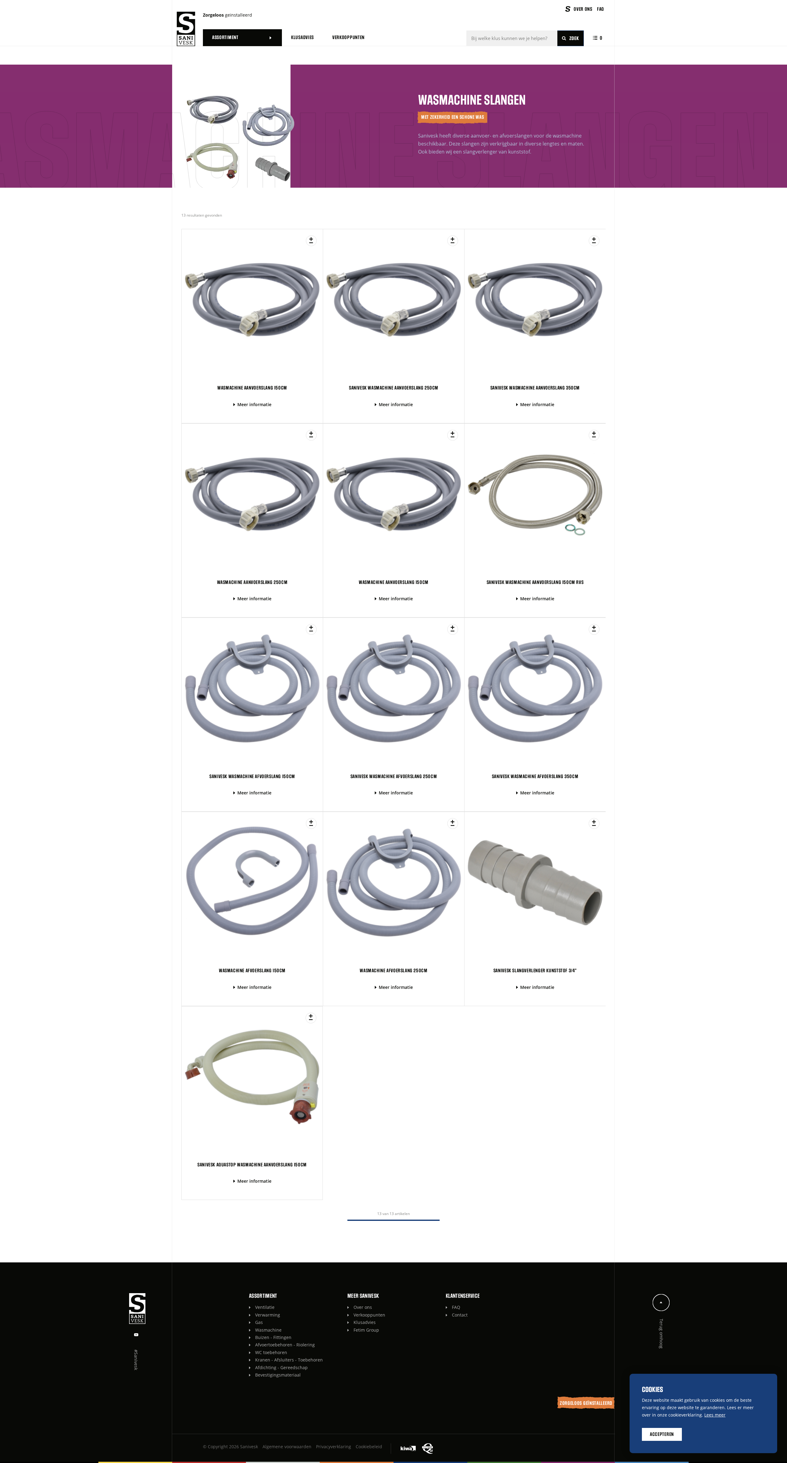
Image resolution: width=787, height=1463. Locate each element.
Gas (259, 1322)
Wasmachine (268, 1330)
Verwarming (267, 1315)
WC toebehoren (271, 1352)
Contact (460, 1315)
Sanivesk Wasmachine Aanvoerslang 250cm (393, 388)
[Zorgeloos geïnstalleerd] (186, 29)
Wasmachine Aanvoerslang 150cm (252, 388)
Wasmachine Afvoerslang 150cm (252, 971)
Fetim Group (366, 1330)
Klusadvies (365, 1322)
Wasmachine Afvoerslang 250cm (393, 971)
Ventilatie (265, 1307)
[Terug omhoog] (661, 1302)
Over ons (363, 1307)
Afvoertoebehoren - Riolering (285, 1345)
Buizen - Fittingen (273, 1337)
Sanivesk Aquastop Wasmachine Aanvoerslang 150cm (252, 1165)
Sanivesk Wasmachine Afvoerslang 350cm (535, 776)
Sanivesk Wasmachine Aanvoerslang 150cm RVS (535, 582)
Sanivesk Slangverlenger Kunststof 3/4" (535, 971)
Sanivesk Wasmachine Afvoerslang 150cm (252, 776)
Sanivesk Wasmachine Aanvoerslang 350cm (535, 388)
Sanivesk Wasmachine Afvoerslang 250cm (393, 776)
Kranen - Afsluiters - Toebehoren (289, 1360)
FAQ (456, 1307)
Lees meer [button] (715, 1415)
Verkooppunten (369, 1315)
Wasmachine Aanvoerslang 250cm (252, 582)
